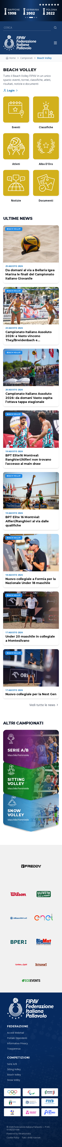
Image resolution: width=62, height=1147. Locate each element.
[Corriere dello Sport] (21, 964)
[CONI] (12, 1102)
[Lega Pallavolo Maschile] (49, 1112)
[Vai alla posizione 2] (27, 17)
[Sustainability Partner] (31, 980)
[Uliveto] (43, 894)
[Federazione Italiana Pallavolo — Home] (19, 42)
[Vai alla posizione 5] (36, 17)
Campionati (26, 58)
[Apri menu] (55, 42)
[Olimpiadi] (12, 1092)
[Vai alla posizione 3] (31, 17)
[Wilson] (18, 894)
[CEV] (12, 1112)
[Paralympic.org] (31, 1092)
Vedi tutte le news (42, 705)
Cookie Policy (13, 1137)
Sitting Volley (14, 1069)
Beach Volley (14, 1074)
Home (12, 58)
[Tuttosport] (41, 964)
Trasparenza (14, 1048)
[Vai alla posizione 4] (34, 17)
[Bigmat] (43, 942)
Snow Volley (13, 1079)
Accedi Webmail (15, 1032)
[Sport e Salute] (49, 1092)
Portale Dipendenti (17, 1038)
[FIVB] (49, 1102)
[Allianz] (18, 918)
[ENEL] (43, 918)
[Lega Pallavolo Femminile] (31, 1112)
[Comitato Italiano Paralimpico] (31, 1102)
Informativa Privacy (17, 1043)
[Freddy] (31, 866)
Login (11, 90)
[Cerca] (55, 27)
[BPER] (18, 942)
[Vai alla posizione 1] (25, 17)
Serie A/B (12, 1064)
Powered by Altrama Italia (19, 1133)
